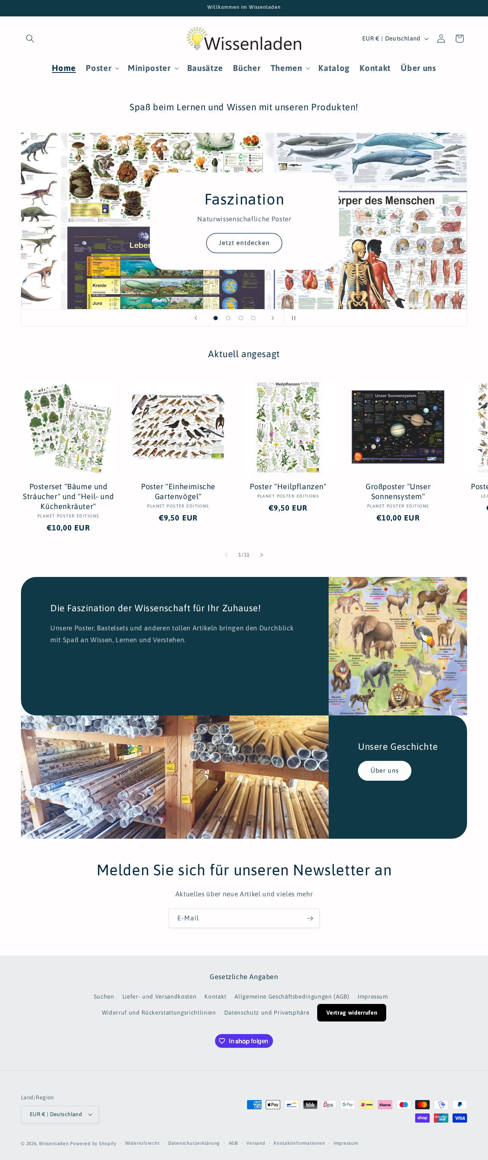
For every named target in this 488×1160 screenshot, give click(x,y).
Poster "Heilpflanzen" (288, 486)
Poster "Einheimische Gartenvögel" (178, 491)
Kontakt (215, 996)
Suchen (104, 996)
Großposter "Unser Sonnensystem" (398, 491)
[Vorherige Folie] (196, 317)
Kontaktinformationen (299, 1143)
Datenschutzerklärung (194, 1143)
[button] (30, 38)
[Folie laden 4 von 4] (253, 318)
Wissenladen (54, 1143)
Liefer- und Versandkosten (159, 996)
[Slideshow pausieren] (292, 317)
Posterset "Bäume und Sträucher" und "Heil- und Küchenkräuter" (68, 496)
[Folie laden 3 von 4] (240, 318)
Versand (255, 1143)
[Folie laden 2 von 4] (228, 318)
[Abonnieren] (310, 918)
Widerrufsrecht (142, 1143)
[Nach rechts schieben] (261, 554)
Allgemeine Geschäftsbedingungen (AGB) (291, 996)
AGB (233, 1143)
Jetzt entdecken (244, 242)
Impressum (373, 996)
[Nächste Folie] (273, 317)
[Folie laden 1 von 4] (215, 318)
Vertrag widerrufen (351, 1012)
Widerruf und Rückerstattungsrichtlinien (159, 1012)
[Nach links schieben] (226, 554)
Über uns (385, 770)
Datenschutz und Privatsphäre (266, 1012)
